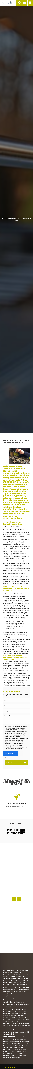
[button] (30, 3)
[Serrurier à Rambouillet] (8, 932)
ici (21, 748)
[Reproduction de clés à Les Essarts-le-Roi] (19, 456)
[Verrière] (24, 932)
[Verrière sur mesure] (24, 945)
